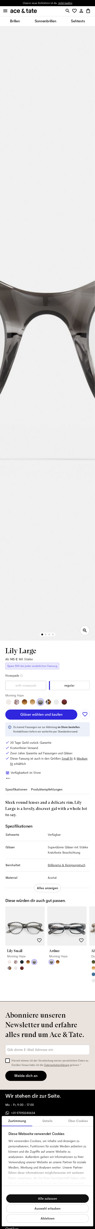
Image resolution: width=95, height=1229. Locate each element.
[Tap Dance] (48, 702)
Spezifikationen (16, 789)
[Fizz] (9, 702)
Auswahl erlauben (47, 1208)
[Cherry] (64, 702)
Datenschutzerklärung (56, 1065)
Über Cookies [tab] (78, 1121)
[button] (75, 11)
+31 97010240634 (23, 1113)
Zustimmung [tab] (17, 1121)
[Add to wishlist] (85, 714)
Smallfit (67, 758)
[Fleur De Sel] (56, 702)
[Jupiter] (17, 702)
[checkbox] (7, 1060)
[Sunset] (32, 702)
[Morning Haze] (40, 702)
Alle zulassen (47, 1199)
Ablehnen (48, 1218)
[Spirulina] (22, 962)
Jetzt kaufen (65, 3)
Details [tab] (47, 1121)
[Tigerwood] (24, 702)
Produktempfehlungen (47, 789)
